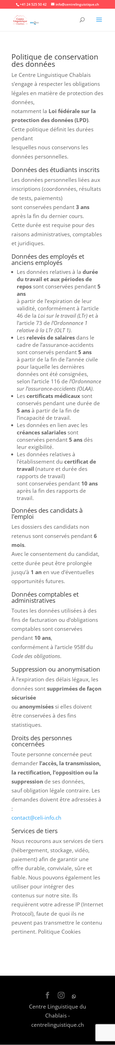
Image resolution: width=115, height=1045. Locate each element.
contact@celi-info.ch (36, 817)
